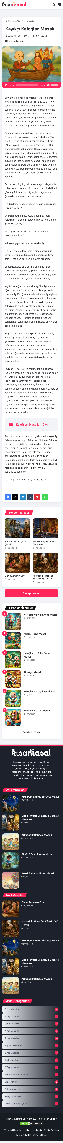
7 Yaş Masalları (12, 1031)
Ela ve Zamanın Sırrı (15, 575)
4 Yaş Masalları (12, 1038)
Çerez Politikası (40, 1135)
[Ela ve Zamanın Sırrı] (17, 563)
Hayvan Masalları (13, 1045)
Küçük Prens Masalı (35, 633)
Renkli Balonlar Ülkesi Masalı (37, 873)
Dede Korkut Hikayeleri (16, 1103)
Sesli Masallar (11, 1060)
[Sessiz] (48, 85)
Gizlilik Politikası (51, 1130)
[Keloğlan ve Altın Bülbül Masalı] (13, 659)
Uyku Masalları (12, 1023)
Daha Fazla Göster (31, 732)
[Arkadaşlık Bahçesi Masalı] (10, 841)
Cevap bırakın (32, 593)
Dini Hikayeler (11, 1082)
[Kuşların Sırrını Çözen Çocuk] (17, 528)
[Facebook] (8, 497)
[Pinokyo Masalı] (13, 679)
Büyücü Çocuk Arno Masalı (37, 854)
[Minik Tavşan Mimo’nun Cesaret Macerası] (10, 822)
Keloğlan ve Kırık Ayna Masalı (40, 614)
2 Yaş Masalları (12, 1067)
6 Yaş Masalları (12, 1009)
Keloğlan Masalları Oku (32, 424)
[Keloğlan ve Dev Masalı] (13, 717)
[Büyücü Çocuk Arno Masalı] (10, 860)
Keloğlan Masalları (26, 21)
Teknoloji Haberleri (13, 1130)
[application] (31, 85)
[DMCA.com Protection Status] (31, 1125)
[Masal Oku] (14, 4)
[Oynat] (6, 85)
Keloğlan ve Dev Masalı (37, 710)
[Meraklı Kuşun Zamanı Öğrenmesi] (45, 528)
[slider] (55, 84)
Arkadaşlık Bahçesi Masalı (36, 834)
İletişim (39, 1130)
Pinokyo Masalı (32, 672)
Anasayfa (12, 21)
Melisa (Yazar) (14, 36)
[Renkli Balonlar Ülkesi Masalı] (10, 880)
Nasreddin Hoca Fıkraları (17, 1074)
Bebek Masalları (12, 1089)
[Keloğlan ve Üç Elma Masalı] (13, 698)
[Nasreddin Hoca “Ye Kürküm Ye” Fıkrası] (45, 563)
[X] (15, 497)
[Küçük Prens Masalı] (13, 640)
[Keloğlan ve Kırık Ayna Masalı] (13, 621)
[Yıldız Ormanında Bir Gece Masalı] (10, 803)
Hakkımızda (29, 1130)
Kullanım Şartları (23, 1135)
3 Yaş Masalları (12, 1052)
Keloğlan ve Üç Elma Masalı (39, 691)
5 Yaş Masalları (12, 1016)
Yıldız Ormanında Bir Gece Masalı (40, 796)
